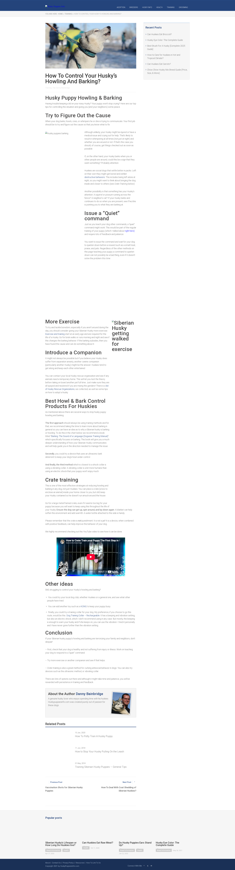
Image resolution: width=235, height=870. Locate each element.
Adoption (121, 7)
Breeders (133, 7)
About (47, 863)
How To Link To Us (93, 863)
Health (159, 7)
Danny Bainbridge (63, 88)
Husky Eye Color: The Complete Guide (165, 40)
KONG (84, 606)
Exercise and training (55, 334)
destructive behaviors (94, 177)
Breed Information (53, 850)
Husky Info (147, 7)
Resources (80, 863)
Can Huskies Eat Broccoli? (159, 34)
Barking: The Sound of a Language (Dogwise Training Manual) (79, 436)
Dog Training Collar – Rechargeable (83, 615)
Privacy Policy (68, 863)
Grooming (183, 7)
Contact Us (56, 863)
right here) (130, 231)
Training (171, 7)
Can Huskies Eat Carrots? (159, 64)
